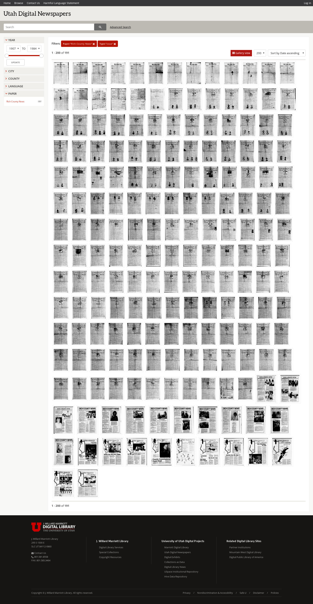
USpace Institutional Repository (181, 571)
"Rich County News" (78, 43)
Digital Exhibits (172, 557)
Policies (275, 592)
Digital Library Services (111, 547)
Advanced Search (120, 27)
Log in (307, 3)
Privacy (187, 592)
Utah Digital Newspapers (177, 552)
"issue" (107, 43)
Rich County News (15, 101)
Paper (12, 93)
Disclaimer (258, 592)
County (14, 78)
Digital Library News (175, 567)
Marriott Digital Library (176, 547)
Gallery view (242, 53)
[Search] (100, 27)
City (11, 71)
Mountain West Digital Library (245, 552)
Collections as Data (174, 562)
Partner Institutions (240, 547)
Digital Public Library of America (246, 557)
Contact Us (33, 3)
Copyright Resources (110, 557)
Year (11, 40)
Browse (18, 3)
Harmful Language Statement (61, 3)
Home (7, 3)
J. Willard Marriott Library (44, 538)
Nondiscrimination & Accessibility (215, 592)
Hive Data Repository (175, 576)
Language (15, 86)
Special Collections (109, 552)
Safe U (243, 592)
